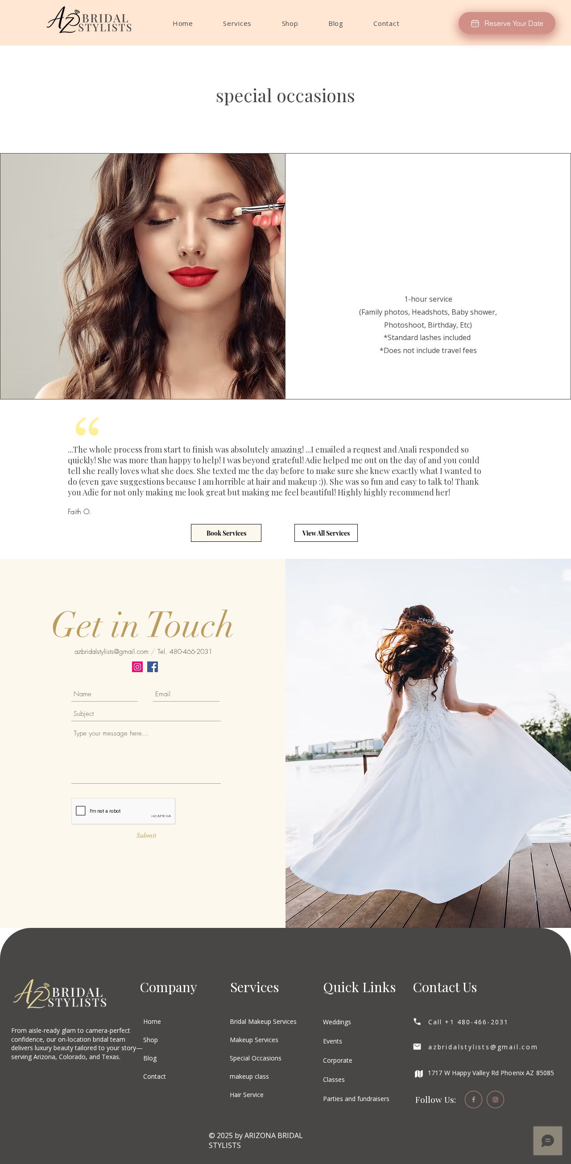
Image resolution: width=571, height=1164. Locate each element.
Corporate (337, 1060)
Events (332, 1041)
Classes (334, 1079)
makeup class (249, 1076)
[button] (237, 23)
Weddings (337, 1022)
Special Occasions (255, 1058)
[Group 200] (495, 1099)
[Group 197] (473, 1099)
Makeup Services (254, 1039)
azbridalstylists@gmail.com (111, 651)
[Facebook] (152, 666)
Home (152, 1021)
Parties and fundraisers (356, 1098)
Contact (154, 1076)
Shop (150, 1039)
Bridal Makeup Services (263, 1021)
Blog (150, 1058)
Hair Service (247, 1094)
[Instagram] (137, 666)
